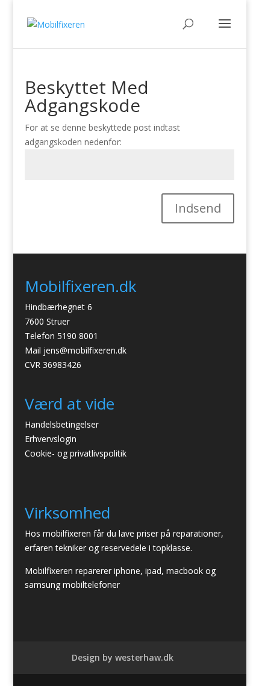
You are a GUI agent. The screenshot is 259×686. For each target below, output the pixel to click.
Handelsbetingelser (62, 424)
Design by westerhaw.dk (122, 657)
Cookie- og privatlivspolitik (75, 453)
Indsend (198, 208)
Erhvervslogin (50, 438)
